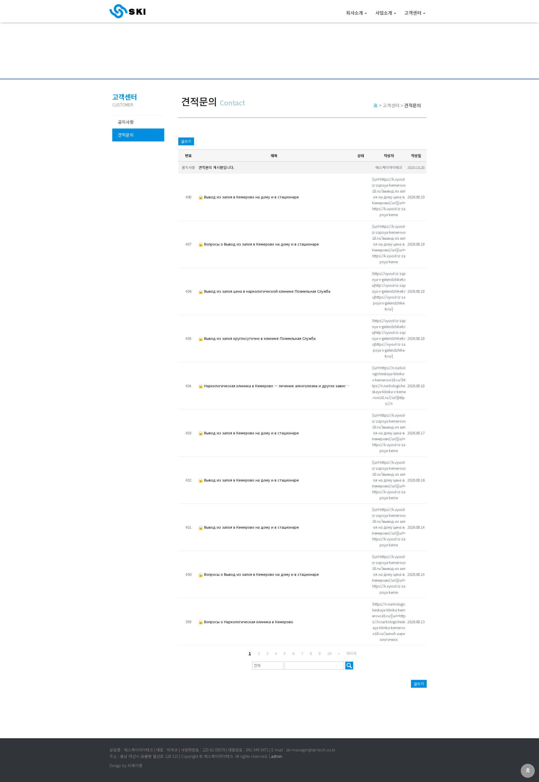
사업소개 (384, 12)
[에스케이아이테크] (127, 11)
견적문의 (126, 135)
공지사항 (126, 122)
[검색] (349, 665)
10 (329, 653)
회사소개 (355, 12)
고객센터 (413, 12)
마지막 (351, 653)
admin (276, 756)
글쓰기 (186, 141)
